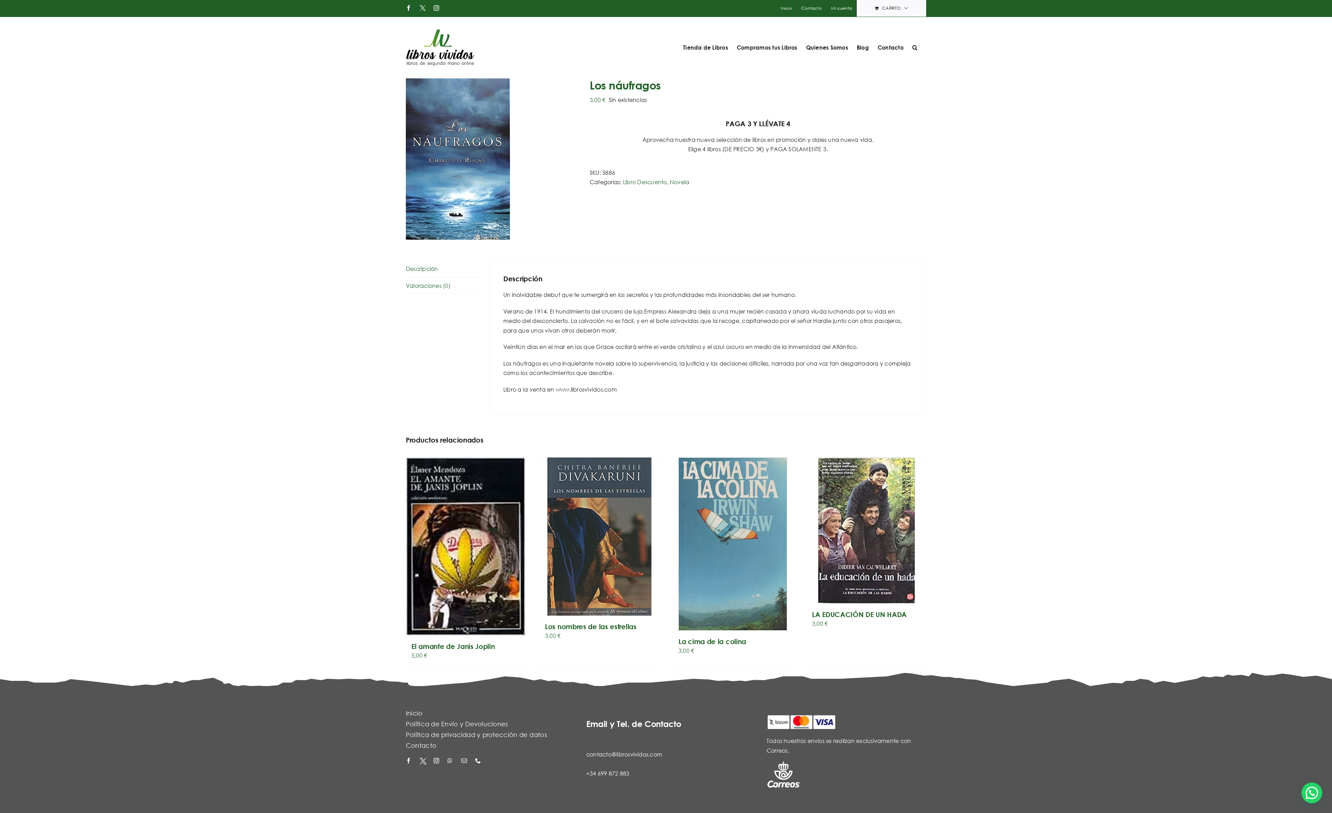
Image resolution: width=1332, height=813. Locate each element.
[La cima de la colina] (732, 544)
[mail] (464, 761)
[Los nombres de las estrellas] (599, 536)
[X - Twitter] (423, 761)
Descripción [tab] (422, 268)
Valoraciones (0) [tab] (428, 285)
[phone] (478, 761)
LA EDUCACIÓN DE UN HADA (859, 614)
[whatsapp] (450, 761)
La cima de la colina (712, 641)
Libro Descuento (645, 182)
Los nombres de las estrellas (591, 627)
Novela (679, 182)
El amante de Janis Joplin (453, 646)
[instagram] (437, 761)
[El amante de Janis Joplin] (465, 546)
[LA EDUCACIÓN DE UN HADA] (866, 530)
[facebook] (409, 761)
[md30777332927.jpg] (492, 159)
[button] (914, 47)
